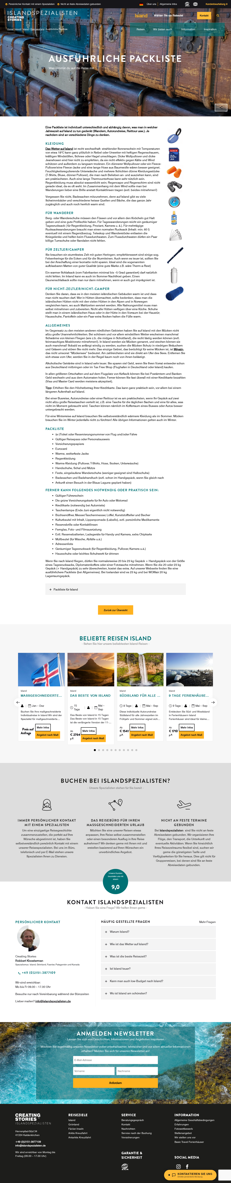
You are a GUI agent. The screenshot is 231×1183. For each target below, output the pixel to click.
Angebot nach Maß (47, 734)
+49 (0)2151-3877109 (28, 1141)
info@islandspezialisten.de (53, 1001)
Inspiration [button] (210, 29)
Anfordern (115, 1083)
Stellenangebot (183, 1133)
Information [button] (188, 29)
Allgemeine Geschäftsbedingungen (194, 1120)
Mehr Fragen (207, 922)
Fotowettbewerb (184, 1128)
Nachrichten (128, 1128)
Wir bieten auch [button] (162, 29)
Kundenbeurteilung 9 (216, 4)
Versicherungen (130, 1137)
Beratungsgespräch (132, 1120)
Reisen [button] (141, 29)
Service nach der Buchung (136, 1133)
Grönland (73, 1124)
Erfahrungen (182, 1124)
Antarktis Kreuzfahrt (79, 1137)
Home (10, 29)
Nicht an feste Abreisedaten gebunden (81, 4)
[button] (95, 750)
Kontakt (204, 15)
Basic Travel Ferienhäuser (189, 1141)
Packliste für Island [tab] (66, 589)
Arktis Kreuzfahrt (77, 1133)
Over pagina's (37, 29)
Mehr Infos (43, 727)
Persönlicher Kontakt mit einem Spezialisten (32, 4)
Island (18, 29)
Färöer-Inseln (76, 1128)
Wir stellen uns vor (185, 1137)
